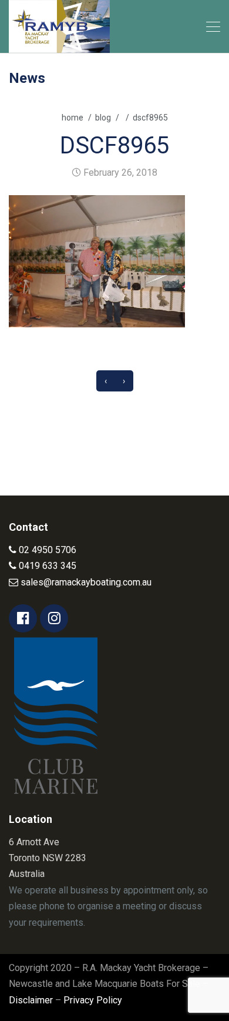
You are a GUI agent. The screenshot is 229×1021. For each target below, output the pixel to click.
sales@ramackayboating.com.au (84, 582)
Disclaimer (31, 1000)
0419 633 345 (46, 565)
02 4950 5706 (46, 549)
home (72, 117)
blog (103, 117)
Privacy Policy (92, 1000)
